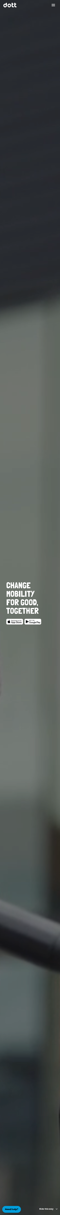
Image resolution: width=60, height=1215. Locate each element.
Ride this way (46, 1209)
